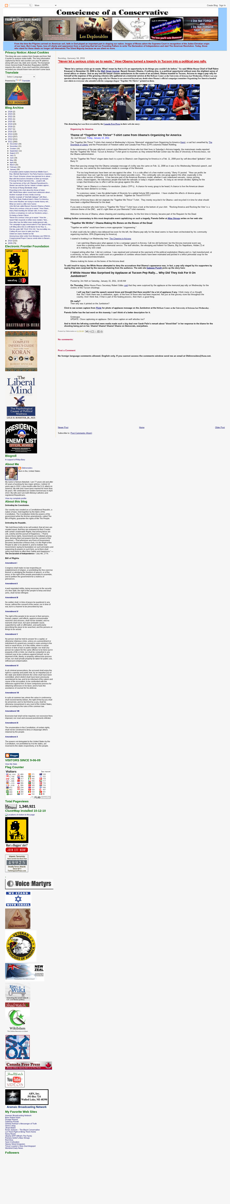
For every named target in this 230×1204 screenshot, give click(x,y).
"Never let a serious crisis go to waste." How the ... (28, 217)
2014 (10, 134)
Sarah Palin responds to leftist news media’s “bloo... (28, 220)
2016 (10, 131)
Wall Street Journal (110, 71)
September (14, 151)
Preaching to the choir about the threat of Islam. (27, 190)
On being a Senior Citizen (19, 215)
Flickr (99, 308)
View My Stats (11, 764)
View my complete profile (15, 498)
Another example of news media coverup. (25, 195)
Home (141, 427)
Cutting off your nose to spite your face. (24, 231)
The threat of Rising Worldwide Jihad (23, 188)
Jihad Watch (10, 1128)
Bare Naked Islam (12, 1117)
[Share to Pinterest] (101, 331)
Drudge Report (11, 1120)
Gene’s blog (10, 1126)
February (13, 167)
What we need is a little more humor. (23, 204)
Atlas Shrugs (174, 218)
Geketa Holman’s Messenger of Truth (21, 1124)
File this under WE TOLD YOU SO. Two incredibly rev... (30, 229)
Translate (26, 81)
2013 (10, 137)
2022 (10, 116)
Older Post (220, 427)
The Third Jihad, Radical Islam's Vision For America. (29, 199)
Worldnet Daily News (14, 1148)
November (14, 146)
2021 (10, 119)
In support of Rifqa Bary (15, 460)
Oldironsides (27, 468)
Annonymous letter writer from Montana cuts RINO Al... (30, 236)
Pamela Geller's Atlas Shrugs (17, 1138)
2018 (10, 126)
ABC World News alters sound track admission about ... (30, 192)
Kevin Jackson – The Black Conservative (22, 1130)
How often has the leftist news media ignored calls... (29, 222)
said (126, 285)
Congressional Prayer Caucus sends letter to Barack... (30, 238)
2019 (10, 124)
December (14, 144)
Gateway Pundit (154, 268)
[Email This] (89, 331)
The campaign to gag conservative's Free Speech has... (30, 224)
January (13, 169)
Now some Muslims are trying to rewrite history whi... (29, 201)
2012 (10, 139)
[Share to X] (95, 331)
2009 (10, 243)
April (12, 162)
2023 (10, 114)
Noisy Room (10, 1134)
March (12, 165)
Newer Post (63, 427)
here (183, 142)
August (13, 153)
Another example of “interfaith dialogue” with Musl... (28, 197)
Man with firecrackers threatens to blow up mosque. (29, 179)
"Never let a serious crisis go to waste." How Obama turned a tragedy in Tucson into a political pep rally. (132, 61)
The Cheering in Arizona (120, 238)
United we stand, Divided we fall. (21, 234)
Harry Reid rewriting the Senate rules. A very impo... (29, 211)
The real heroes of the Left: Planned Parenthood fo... (29, 183)
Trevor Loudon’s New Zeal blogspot (20, 1146)
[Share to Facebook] (98, 331)
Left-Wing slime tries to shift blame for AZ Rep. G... (28, 227)
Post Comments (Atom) (81, 433)
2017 (10, 129)
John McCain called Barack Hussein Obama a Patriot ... (30, 206)
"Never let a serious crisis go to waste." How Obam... (29, 208)
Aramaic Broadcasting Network (18, 1115)
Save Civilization (12, 1142)
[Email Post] (86, 331)
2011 (10, 142)
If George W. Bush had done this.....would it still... (27, 181)
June (12, 158)
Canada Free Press (112, 124)
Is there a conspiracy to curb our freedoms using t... (29, 213)
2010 (10, 241)
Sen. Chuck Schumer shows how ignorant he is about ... (30, 176)
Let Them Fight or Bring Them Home (20, 1132)
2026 (10, 112)
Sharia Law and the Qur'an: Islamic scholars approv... (29, 185)
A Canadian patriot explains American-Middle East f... (29, 172)
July (11, 155)
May (12, 160)
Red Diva (9, 1140)
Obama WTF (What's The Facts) (18, 1136)
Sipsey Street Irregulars (15, 1144)
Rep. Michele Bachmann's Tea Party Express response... (31, 174)
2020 (10, 121)
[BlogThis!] (92, 331)
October (13, 148)
